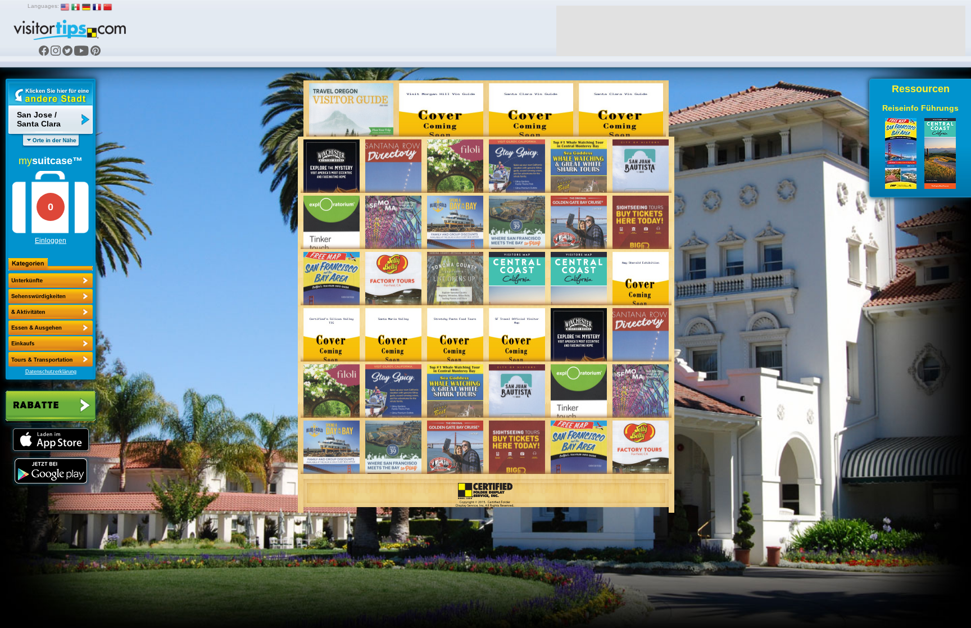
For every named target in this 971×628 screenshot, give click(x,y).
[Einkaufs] (50, 327)
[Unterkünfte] (50, 280)
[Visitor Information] (50, 359)
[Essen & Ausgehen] (50, 312)
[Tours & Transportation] (50, 343)
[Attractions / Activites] (50, 296)
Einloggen (50, 241)
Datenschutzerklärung (50, 371)
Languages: (43, 6)
